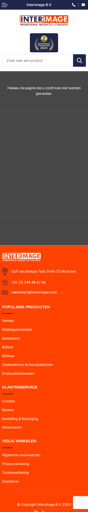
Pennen (8, 321)
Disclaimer (10, 481)
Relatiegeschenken (17, 329)
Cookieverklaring (15, 472)
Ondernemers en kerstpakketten (27, 364)
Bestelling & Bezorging (20, 419)
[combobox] (37, 60)
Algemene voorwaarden (21, 455)
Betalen (8, 410)
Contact (8, 401)
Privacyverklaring (15, 464)
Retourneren (12, 427)
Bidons (7, 347)
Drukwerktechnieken (18, 373)
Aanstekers (11, 338)
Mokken (8, 356)
